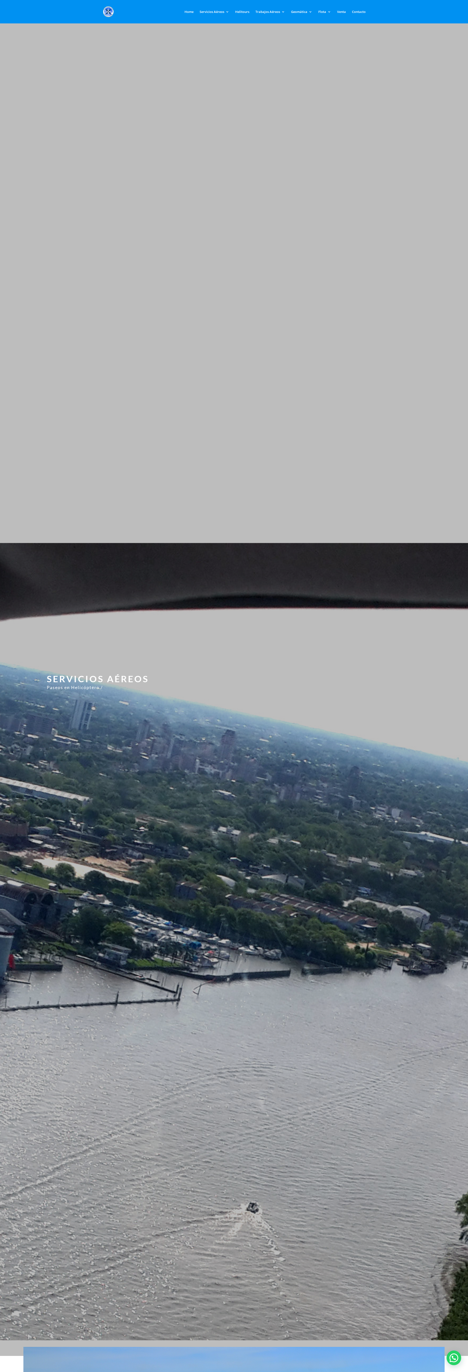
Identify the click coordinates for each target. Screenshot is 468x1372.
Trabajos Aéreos (267, 12)
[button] (454, 1358)
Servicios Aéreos (212, 12)
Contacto (359, 12)
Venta (341, 12)
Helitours (242, 12)
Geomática (299, 12)
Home (189, 12)
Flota (322, 12)
